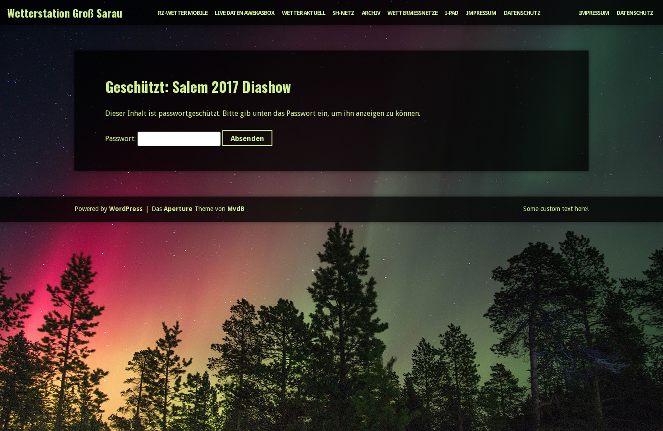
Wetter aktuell (303, 12)
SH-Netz (343, 12)
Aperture (178, 208)
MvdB (235, 208)
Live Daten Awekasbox (244, 12)
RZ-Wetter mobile (182, 12)
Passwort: (121, 138)
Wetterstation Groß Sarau (64, 13)
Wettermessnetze (412, 12)
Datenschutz (522, 12)
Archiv (371, 12)
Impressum (481, 12)
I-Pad (451, 12)
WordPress (126, 208)
